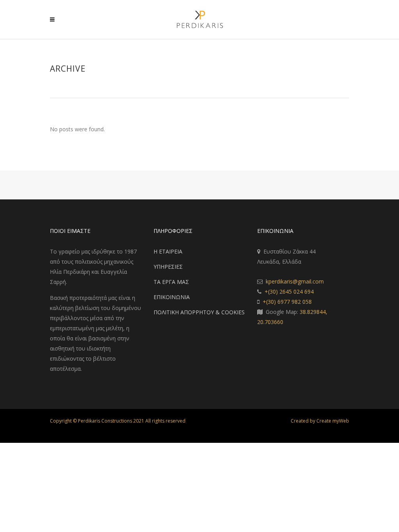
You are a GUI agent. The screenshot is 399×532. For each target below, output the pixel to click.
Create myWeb (332, 420)
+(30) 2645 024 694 (289, 291)
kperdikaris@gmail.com (295, 281)
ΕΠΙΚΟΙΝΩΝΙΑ (172, 297)
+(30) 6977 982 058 (287, 301)
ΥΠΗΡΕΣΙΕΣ (168, 266)
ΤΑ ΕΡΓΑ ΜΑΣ (171, 281)
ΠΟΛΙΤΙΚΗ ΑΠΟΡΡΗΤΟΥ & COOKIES (199, 312)
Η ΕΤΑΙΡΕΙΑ (168, 251)
